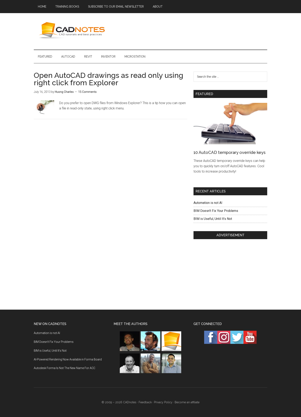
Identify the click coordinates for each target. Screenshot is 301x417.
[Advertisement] (192, 30)
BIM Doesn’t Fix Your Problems (216, 211)
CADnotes (73, 30)
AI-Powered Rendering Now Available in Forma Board (68, 359)
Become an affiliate (187, 402)
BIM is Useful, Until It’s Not (213, 219)
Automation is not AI (208, 203)
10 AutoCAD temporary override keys (230, 152)
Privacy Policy (163, 402)
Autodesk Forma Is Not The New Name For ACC (64, 368)
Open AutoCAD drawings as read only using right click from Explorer (108, 79)
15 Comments (87, 91)
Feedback (145, 402)
